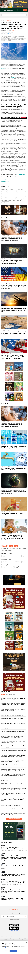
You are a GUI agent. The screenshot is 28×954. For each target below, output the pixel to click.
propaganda (10, 39)
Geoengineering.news (20, 174)
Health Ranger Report (6, 842)
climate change (8, 37)
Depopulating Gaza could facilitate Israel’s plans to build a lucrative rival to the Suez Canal (13, 333)
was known (13, 77)
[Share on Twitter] (8, 33)
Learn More (6, 950)
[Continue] (25, 916)
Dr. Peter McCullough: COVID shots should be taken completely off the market (13, 447)
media (24, 38)
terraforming (8, 40)
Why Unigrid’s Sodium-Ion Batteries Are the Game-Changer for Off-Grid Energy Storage (12, 719)
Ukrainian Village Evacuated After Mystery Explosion (13, 723)
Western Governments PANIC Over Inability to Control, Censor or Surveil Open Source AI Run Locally (13, 867)
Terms (11, 934)
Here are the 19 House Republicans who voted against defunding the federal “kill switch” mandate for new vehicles (13, 357)
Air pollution (8, 20)
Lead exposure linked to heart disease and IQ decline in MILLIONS (13, 469)
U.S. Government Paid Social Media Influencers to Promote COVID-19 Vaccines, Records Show (12, 770)
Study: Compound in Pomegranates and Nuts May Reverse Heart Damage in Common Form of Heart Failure (12, 799)
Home (2, 20)
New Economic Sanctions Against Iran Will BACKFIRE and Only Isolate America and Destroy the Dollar (13, 900)
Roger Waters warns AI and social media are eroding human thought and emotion (13, 709)
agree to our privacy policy (8, 948)
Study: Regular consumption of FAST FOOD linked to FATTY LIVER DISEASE (12, 514)
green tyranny (17, 38)
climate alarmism (12, 191)
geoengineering (4, 38)
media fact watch (4, 39)
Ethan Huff (9, 30)
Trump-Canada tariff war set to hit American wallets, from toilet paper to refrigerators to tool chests (13, 775)
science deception (17, 200)
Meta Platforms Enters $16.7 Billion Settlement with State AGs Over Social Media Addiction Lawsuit (13, 714)
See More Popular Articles (14, 818)
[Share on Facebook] (5, 33)
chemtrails (15, 36)
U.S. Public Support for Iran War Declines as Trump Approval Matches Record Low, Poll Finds (12, 784)
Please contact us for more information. (9, 568)
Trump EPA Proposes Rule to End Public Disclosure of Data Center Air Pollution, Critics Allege (13, 760)
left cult (21, 38)
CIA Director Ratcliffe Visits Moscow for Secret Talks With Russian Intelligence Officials (13, 699)
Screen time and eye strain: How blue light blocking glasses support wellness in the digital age (12, 804)
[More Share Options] (11, 33)
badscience (10, 36)
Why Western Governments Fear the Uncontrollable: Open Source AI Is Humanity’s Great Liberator (13, 756)
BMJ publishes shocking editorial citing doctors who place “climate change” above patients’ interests (13, 491)
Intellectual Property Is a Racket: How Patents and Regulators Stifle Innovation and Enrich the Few (12, 765)
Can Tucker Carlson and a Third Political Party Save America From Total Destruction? (13, 875)
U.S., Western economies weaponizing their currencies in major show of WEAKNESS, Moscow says (12, 262)
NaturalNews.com (5, 181)
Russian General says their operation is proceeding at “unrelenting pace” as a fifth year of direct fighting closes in (13, 704)
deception (18, 37)
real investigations (16, 39)
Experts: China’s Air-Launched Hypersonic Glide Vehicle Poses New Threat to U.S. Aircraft (12, 737)
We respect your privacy (14, 919)
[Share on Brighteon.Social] (2, 33)
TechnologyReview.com (6, 179)
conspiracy (14, 37)
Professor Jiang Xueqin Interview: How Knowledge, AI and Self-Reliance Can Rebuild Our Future (13, 891)
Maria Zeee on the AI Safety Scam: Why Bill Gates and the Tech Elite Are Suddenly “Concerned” (13, 789)
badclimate (6, 36)
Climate (19, 36)
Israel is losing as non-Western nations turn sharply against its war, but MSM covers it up (13, 310)
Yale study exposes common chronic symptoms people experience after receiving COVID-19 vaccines (11, 238)
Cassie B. (8, 235)
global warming (11, 38)
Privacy (8, 934)
